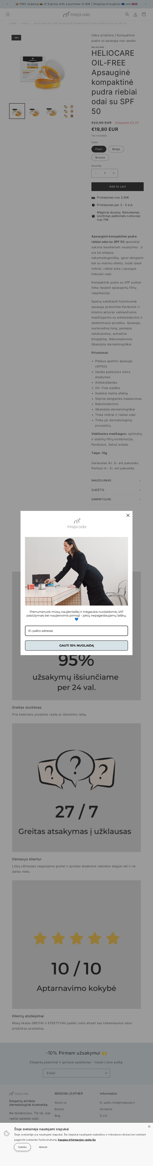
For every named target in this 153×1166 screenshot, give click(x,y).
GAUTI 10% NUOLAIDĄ (76, 645)
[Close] (149, 1126)
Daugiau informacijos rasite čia (77, 1139)
